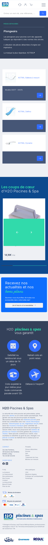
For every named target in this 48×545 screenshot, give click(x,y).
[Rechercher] (43, 13)
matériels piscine (29, 419)
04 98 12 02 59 (10, 456)
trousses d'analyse (16, 425)
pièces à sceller (8, 437)
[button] (40, 95)
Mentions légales (31, 474)
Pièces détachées (31, 449)
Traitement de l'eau (31, 457)
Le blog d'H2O (7, 482)
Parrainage (28, 478)
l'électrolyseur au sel (16, 423)
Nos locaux (6, 478)
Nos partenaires (7, 476)
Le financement (7, 474)
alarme (11, 415)
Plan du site (6, 486)
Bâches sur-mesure (31, 459)
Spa (26, 453)
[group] (9, 539)
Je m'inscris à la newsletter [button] (22, 305)
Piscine (27, 451)
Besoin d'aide (6, 484)
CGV (26, 472)
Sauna (27, 455)
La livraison (6, 472)
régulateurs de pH (32, 423)
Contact (5, 480)
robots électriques (33, 421)
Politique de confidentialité (34, 476)
